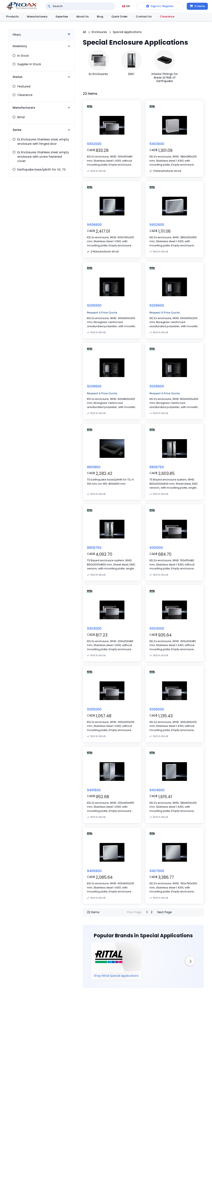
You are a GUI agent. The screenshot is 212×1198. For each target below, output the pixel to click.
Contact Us (144, 16)
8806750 (156, 467)
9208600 (94, 386)
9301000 (156, 547)
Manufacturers (37, 16)
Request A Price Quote (102, 312)
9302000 (94, 143)
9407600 (156, 871)
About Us (82, 16)
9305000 (94, 709)
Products (12, 16)
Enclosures (99, 32)
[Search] (49, 6)
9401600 (94, 790)
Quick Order (119, 16)
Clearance (167, 16)
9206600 (156, 305)
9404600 (156, 790)
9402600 (156, 224)
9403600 (156, 143)
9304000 (156, 628)
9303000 (94, 628)
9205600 (94, 305)
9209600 (156, 386)
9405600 (94, 871)
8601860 (93, 467)
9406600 (94, 224)
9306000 (156, 709)
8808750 (94, 547)
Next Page (164, 912)
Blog (100, 16)
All (84, 32)
